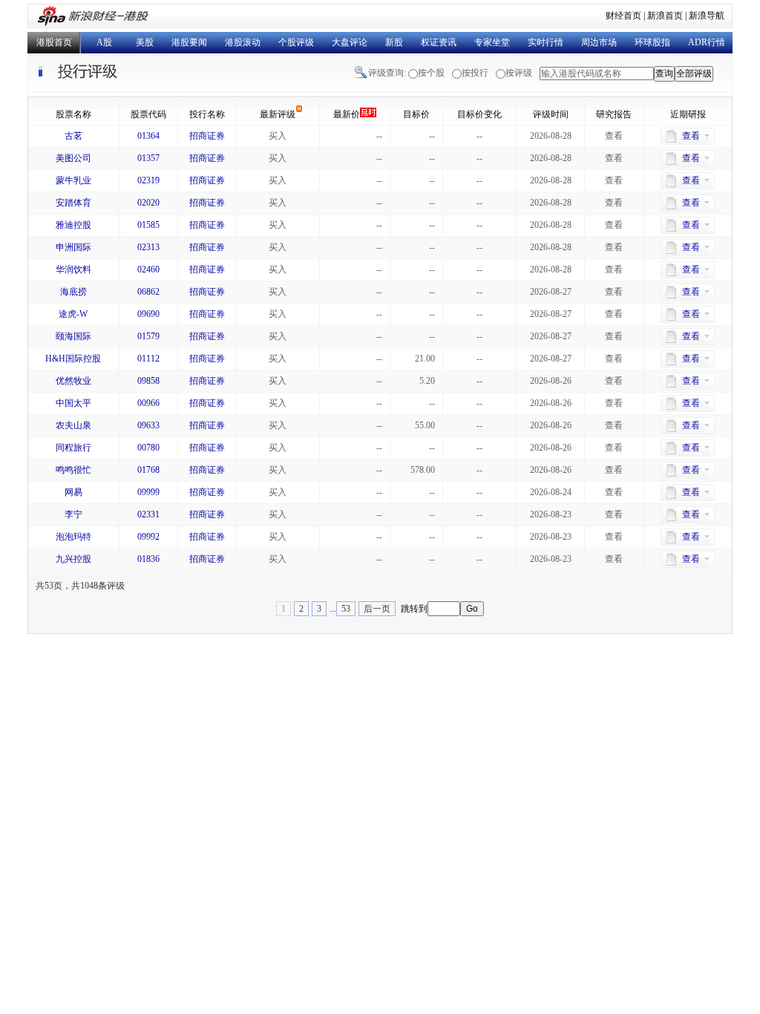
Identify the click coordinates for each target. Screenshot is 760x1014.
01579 (148, 336)
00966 (148, 403)
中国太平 (73, 403)
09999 (148, 492)
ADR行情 (706, 42)
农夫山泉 (73, 425)
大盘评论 (349, 42)
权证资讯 (438, 42)
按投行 (475, 73)
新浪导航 (706, 15)
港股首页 (54, 42)
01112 (148, 358)
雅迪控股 (73, 225)
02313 (148, 247)
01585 (148, 225)
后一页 (377, 609)
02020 (148, 202)
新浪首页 (665, 15)
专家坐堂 (492, 42)
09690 (148, 314)
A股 (104, 42)
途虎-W (73, 314)
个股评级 (296, 42)
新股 (394, 42)
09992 (148, 536)
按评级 (518, 73)
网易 (73, 492)
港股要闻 (189, 42)
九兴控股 (73, 559)
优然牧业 (73, 381)
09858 (148, 381)
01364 (148, 136)
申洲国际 (73, 247)
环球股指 (652, 42)
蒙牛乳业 (73, 180)
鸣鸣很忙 (73, 470)
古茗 (73, 136)
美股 (145, 42)
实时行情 (545, 42)
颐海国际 (73, 336)
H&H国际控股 (73, 358)
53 (345, 609)
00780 (148, 447)
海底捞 (73, 292)
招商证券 (207, 136)
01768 (148, 470)
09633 (148, 425)
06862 (148, 292)
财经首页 (623, 15)
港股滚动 (243, 42)
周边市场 (599, 42)
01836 (148, 559)
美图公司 (73, 158)
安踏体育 (73, 202)
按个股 (431, 73)
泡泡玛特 (73, 536)
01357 (148, 158)
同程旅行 (73, 447)
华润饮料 (73, 269)
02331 (148, 514)
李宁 (73, 514)
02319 (148, 180)
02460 (148, 269)
